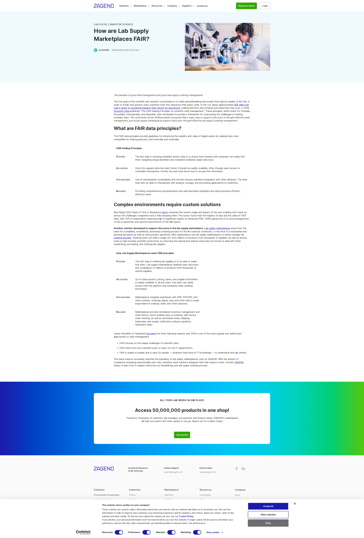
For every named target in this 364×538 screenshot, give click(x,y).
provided (151, 333)
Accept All (268, 506)
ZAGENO (239, 362)
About (237, 495)
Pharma (132, 495)
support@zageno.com (173, 472)
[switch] (146, 532)
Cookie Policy (186, 516)
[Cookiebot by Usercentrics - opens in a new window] (83, 532)
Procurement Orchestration (106, 495)
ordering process (122, 237)
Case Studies (205, 495)
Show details (212, 532)
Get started (182, 435)
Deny (268, 523)
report (165, 212)
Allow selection (268, 514)
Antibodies (168, 495)
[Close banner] (295, 504)
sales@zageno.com (207, 472)
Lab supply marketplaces (217, 228)
